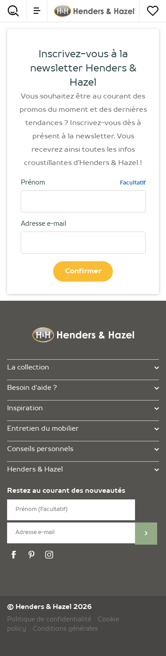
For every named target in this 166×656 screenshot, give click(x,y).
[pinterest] (33, 555)
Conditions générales (65, 629)
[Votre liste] (152, 11)
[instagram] (50, 555)
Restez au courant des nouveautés (66, 491)
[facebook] (15, 555)
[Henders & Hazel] (94, 11)
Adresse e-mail (43, 224)
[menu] (37, 11)
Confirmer (83, 271)
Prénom (83, 183)
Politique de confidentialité (49, 620)
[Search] (13, 11)
